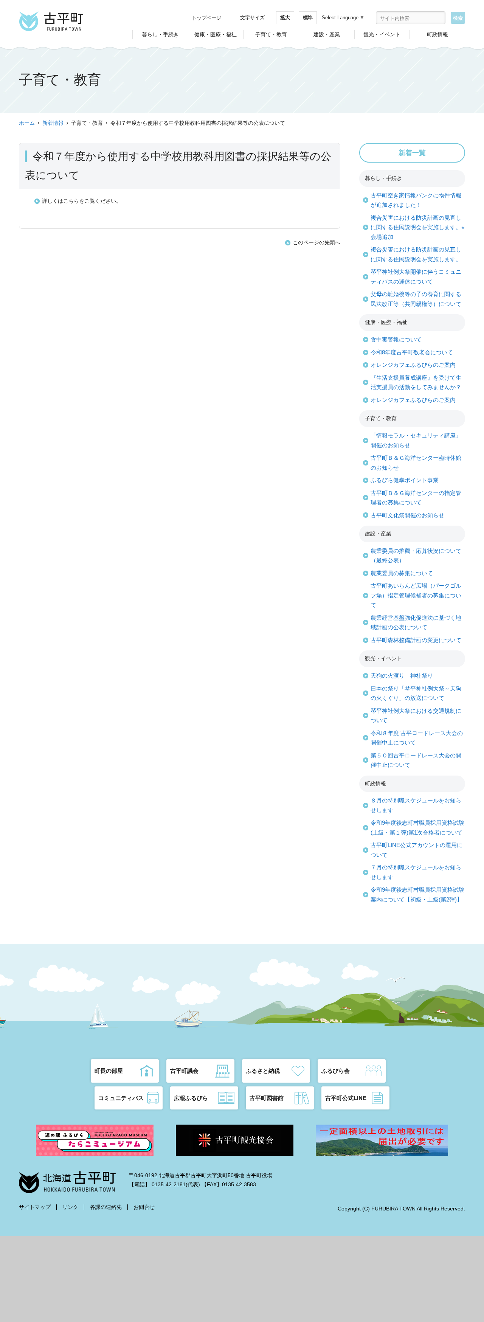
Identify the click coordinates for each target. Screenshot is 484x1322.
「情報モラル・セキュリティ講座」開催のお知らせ (416, 440)
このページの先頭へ (316, 242)
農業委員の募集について (402, 573)
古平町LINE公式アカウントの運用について (416, 850)
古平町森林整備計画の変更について (416, 640)
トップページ (206, 18)
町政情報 (437, 34)
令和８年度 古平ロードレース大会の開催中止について (417, 738)
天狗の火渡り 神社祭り (402, 675)
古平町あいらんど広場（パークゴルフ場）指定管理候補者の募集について (416, 595)
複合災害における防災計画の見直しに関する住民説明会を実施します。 (416, 254)
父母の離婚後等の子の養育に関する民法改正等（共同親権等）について (416, 299)
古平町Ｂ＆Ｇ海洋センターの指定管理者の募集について (416, 498)
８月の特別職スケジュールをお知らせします (416, 805)
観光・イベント (381, 34)
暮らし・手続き (160, 34)
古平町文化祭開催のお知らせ (407, 515)
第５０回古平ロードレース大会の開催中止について (416, 760)
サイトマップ (35, 1207)
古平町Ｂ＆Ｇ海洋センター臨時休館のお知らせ (416, 463)
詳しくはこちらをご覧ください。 (81, 201)
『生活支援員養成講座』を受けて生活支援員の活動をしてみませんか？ (416, 382)
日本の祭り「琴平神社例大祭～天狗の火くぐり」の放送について (416, 693)
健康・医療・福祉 (215, 34)
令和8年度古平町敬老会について (412, 352)
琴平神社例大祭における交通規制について (416, 716)
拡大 (285, 17)
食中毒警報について (396, 339)
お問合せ (144, 1207)
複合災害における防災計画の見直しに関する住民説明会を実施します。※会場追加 (418, 227)
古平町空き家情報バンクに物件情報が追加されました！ (416, 200)
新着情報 (53, 123)
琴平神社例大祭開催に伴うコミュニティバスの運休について (416, 276)
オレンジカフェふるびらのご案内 (413, 365)
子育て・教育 (271, 34)
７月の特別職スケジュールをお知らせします (416, 872)
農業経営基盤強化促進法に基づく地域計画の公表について (416, 622)
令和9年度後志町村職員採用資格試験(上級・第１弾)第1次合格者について (417, 827)
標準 (308, 17)
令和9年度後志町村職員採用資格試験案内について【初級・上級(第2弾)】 (417, 894)
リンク (70, 1207)
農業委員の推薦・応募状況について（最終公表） (416, 556)
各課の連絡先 (106, 1207)
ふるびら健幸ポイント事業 (405, 480)
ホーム (27, 123)
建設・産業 (326, 34)
